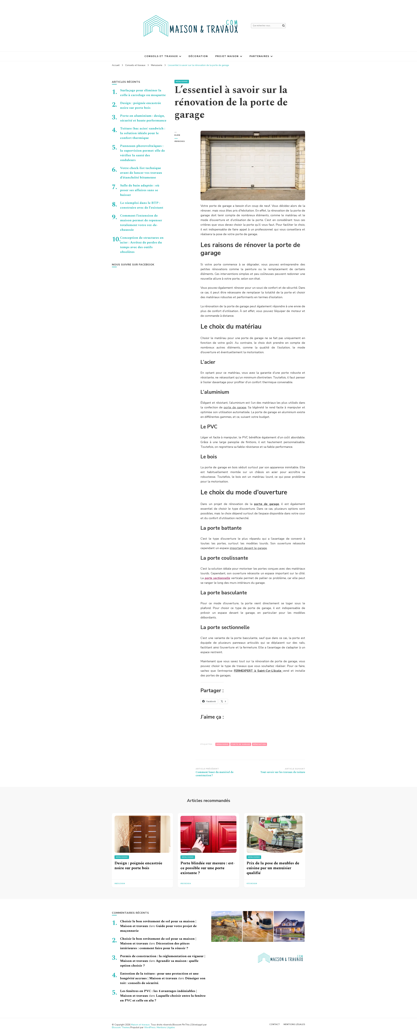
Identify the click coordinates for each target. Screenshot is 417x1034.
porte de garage (235, 407)
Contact (274, 1024)
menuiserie (222, 744)
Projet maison (227, 56)
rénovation (259, 744)
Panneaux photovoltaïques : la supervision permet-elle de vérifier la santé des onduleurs (142, 153)
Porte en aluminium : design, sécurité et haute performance (143, 118)
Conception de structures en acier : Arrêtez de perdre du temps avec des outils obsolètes (142, 244)
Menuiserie (182, 81)
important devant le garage (248, 548)
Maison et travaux (140, 1024)
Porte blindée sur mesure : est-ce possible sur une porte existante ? (207, 868)
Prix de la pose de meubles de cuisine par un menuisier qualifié (273, 868)
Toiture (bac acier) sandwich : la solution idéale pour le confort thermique (142, 133)
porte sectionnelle (217, 578)
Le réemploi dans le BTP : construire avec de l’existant (141, 205)
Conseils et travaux (161, 56)
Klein (177, 135)
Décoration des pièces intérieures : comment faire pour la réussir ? (155, 946)
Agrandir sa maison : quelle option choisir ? (159, 963)
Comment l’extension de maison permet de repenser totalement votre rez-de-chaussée (141, 222)
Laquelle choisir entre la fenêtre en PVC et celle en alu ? (163, 998)
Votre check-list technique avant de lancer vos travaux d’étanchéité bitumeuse (141, 173)
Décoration (198, 56)
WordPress (150, 1027)
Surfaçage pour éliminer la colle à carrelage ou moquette (143, 93)
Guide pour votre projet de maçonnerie (158, 928)
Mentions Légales (166, 1027)
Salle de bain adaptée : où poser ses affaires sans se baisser (139, 190)
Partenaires (259, 56)
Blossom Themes (121, 1027)
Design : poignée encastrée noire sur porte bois (140, 105)
